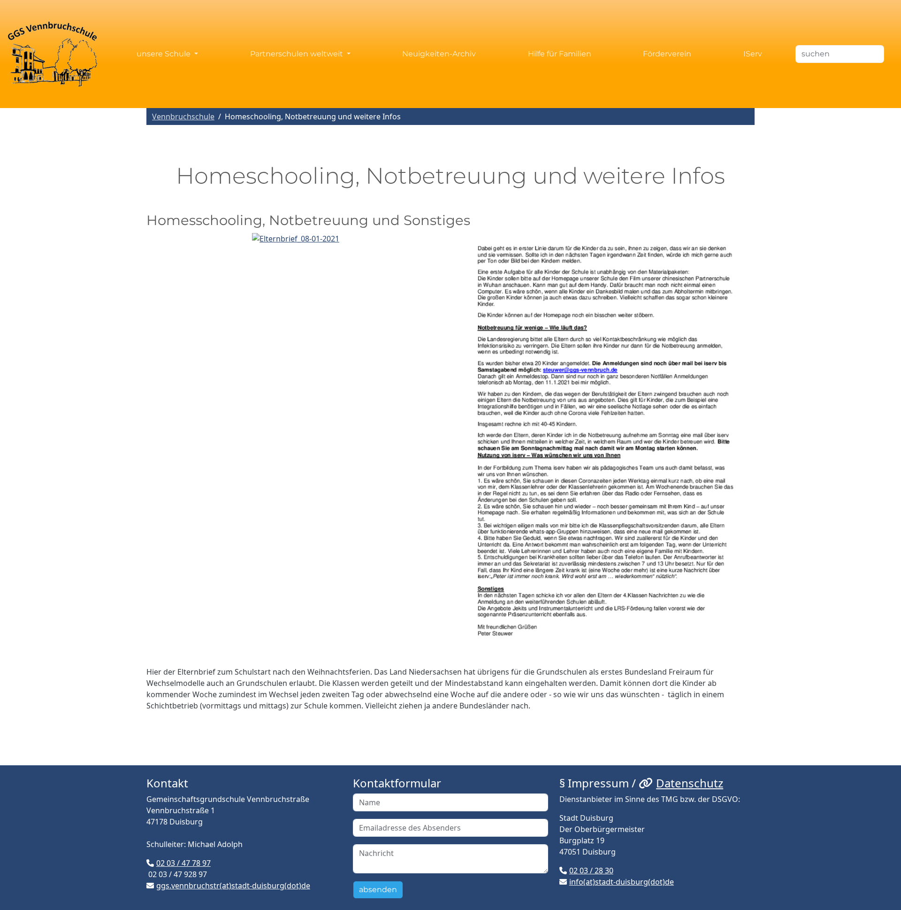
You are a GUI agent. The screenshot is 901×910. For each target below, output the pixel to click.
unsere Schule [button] (164, 53)
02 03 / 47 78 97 (183, 863)
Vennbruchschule (183, 116)
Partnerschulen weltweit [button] (297, 53)
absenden (378, 889)
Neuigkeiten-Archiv (439, 53)
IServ (752, 53)
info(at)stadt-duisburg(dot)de (621, 882)
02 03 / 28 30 (591, 870)
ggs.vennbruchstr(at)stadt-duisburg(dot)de (233, 885)
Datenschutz (689, 783)
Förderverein (667, 53)
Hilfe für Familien (559, 53)
